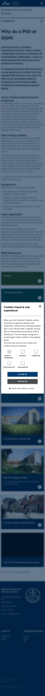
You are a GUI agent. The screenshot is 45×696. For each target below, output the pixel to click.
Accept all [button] (22, 374)
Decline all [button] (22, 381)
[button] (22, 388)
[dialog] (22, 348)
